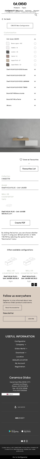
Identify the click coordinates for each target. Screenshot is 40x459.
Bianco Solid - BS (16, 89)
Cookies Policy (6, 447)
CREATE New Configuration (20, 25)
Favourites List (29, 169)
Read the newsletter (12, 307)
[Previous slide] (32, 284)
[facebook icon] (24, 441)
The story (20, 346)
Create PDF (20, 223)
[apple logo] (26, 431)
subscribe (31, 319)
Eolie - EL (14, 77)
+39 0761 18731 (22, 386)
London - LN (14, 52)
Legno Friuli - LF (15, 60)
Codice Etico (9, 449)
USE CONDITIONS (16, 447)
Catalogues (20, 354)
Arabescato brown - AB (18, 101)
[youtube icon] (22, 441)
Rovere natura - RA (16, 71)
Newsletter (8, 313)
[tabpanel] (11, 268)
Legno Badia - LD (16, 64)
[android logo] (13, 431)
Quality (20, 350)
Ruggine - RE (15, 86)
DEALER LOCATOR (20, 360)
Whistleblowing (18, 449)
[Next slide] (36, 284)
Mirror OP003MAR (12, 110)
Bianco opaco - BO (16, 43)
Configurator (20, 341)
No (8, 107)
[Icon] (20, 407)
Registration (20, 367)
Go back (7, 19)
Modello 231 (34, 447)
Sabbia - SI (14, 47)
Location (20, 357)
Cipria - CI (14, 56)
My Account (20, 363)
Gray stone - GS (16, 83)
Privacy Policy (26, 447)
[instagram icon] (27, 441)
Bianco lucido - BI (16, 95)
